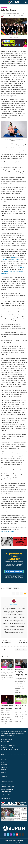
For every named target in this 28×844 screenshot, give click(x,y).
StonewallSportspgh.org (8, 531)
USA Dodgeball (20, 267)
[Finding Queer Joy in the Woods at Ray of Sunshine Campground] (21, 699)
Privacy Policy (16, 842)
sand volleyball (15, 259)
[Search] (26, 2)
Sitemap (22, 842)
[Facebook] (13, 593)
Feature (4, 7)
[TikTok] (15, 749)
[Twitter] (17, 593)
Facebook (7, 632)
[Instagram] (24, 636)
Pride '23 (9, 588)
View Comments (20, 649)
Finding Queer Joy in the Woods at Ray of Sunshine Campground (21, 707)
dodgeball (6, 259)
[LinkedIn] (9, 749)
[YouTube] (12, 749)
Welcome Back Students (7, 669)
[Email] (25, 593)
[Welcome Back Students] (7, 663)
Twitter (14, 632)
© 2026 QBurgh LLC (8, 842)
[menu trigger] (2, 2)
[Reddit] (21, 593)
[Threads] (17, 749)
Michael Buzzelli (9, 15)
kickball (12, 257)
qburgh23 (16, 588)
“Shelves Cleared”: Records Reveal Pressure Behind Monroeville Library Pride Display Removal (21, 672)
